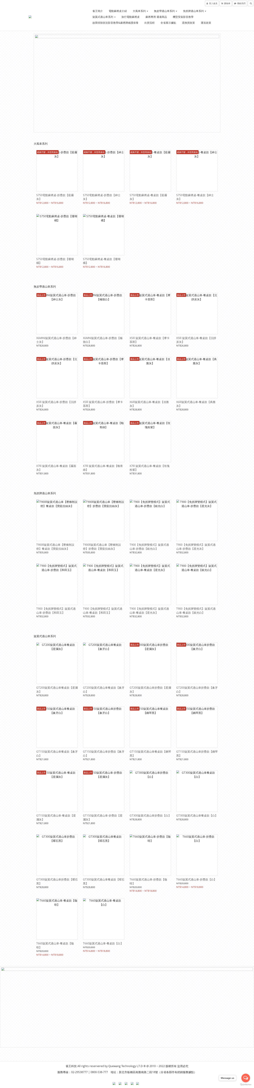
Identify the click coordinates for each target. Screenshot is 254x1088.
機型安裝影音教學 (183, 16)
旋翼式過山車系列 (103, 16)
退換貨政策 (188, 22)
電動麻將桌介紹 (118, 11)
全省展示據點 (168, 22)
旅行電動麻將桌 (130, 16)
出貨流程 (149, 22)
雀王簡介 (97, 11)
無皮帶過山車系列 (164, 11)
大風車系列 (139, 11)
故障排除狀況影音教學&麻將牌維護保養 (115, 22)
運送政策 (206, 22)
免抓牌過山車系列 (193, 11)
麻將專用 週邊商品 (156, 16)
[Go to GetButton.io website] (245, 1085)
